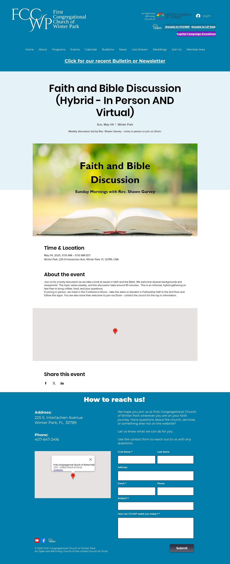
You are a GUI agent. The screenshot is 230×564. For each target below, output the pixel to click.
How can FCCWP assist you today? (138, 514)
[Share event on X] (54, 383)
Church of (64, 21)
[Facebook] (43, 540)
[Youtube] (37, 540)
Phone (161, 483)
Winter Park (66, 26)
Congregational (69, 17)
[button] (43, 49)
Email (121, 483)
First (58, 12)
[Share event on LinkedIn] (62, 383)
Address (122, 467)
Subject (122, 498)
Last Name (163, 452)
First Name (124, 452)
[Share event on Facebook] (45, 383)
